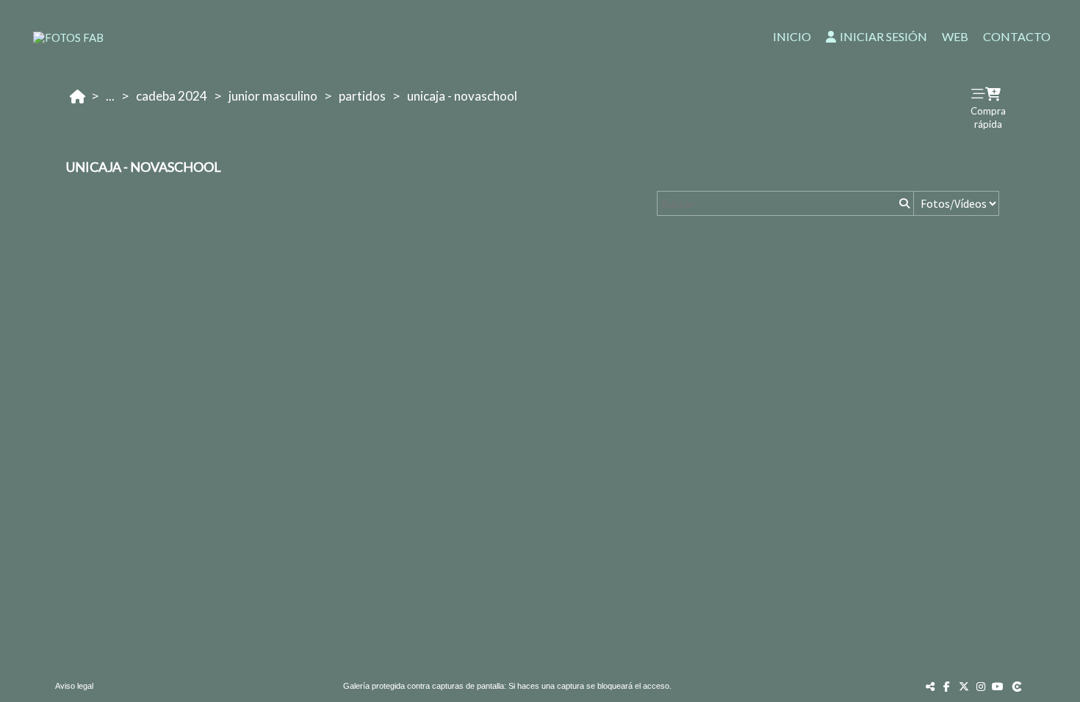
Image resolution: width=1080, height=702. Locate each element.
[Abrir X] (964, 686)
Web (955, 36)
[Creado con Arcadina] (1018, 686)
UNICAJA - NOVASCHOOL (462, 96)
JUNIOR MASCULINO (272, 96)
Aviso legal (74, 685)
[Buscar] (903, 203)
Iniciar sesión (883, 36)
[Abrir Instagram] (980, 686)
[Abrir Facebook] (947, 686)
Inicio (792, 36)
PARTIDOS (362, 96)
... (110, 96)
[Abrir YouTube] (997, 686)
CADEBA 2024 (171, 96)
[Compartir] (930, 686)
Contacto (1017, 36)
